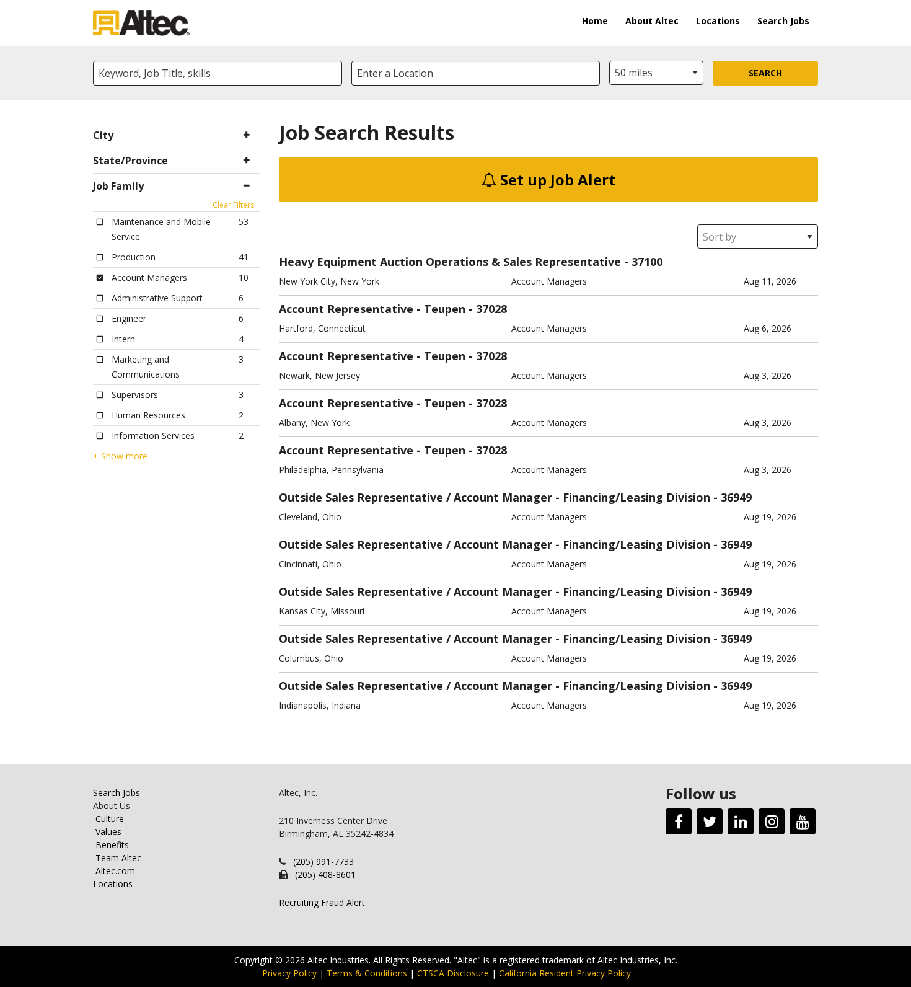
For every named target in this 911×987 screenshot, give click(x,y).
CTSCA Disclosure (453, 973)
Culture (109, 819)
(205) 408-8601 (325, 874)
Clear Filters (233, 205)
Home (595, 21)
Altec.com (115, 871)
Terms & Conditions (367, 973)
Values (108, 832)
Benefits (112, 845)
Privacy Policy (289, 973)
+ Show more (120, 456)
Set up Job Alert (555, 179)
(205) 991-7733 (323, 861)
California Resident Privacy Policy (565, 973)
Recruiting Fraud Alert (322, 902)
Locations (718, 21)
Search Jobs (783, 21)
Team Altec (118, 858)
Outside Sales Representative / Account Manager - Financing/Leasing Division (494, 497)
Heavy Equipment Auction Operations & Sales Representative (450, 261)
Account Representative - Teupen (372, 308)
